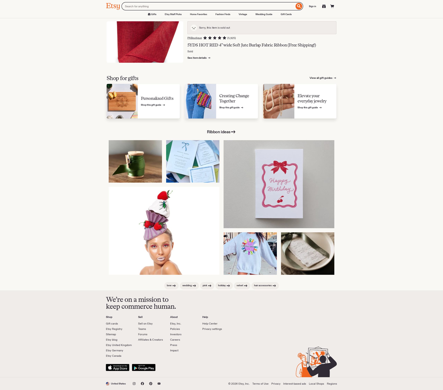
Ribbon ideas (218, 131)
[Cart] (332, 6)
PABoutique (194, 38)
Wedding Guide (263, 14)
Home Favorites (198, 14)
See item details (197, 57)
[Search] (299, 6)
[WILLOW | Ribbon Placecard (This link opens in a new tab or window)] (307, 253)
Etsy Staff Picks (173, 14)
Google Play (143, 367)
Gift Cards (286, 14)
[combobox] (208, 6)
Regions (332, 383)
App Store (117, 367)
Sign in (312, 6)
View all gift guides (321, 78)
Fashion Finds (222, 14)
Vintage (243, 14)
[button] (115, 383)
